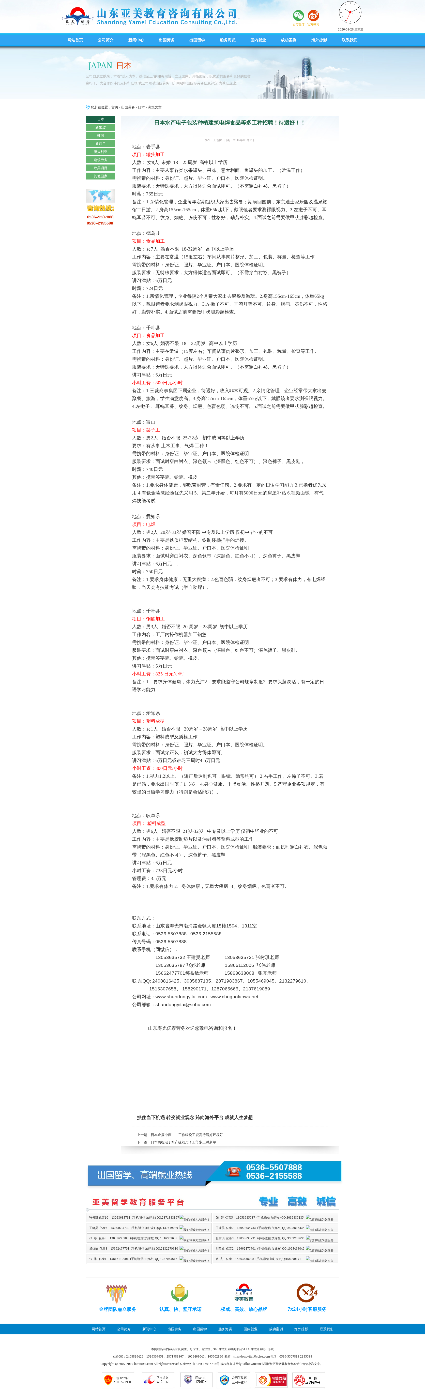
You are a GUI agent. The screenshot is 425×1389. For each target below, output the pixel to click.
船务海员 (228, 40)
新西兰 (100, 143)
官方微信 (298, 24)
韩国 (100, 135)
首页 (114, 107)
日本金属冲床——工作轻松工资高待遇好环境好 (187, 1135)
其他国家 (100, 176)
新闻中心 (136, 40)
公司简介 (106, 40)
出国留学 (197, 40)
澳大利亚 (100, 151)
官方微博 (313, 24)
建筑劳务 (100, 159)
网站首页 (75, 40)
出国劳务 (167, 40)
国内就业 (258, 40)
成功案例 (289, 40)
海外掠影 (319, 40)
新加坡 (100, 127)
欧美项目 (100, 167)
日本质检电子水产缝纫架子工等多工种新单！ (185, 1142)
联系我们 (350, 40)
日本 (141, 107)
